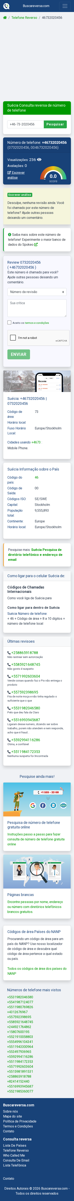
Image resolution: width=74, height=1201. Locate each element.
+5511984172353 (25, 752)
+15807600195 (18, 1032)
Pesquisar (55, 124)
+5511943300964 (20, 1047)
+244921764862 (19, 1027)
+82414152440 (18, 1081)
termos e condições (37, 322)
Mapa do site (12, 1116)
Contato (8, 1131)
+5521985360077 (20, 1091)
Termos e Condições (18, 1126)
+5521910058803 (20, 1037)
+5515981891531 (20, 1072)
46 (36, 477)
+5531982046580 (25, 708)
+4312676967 (17, 1012)
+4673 (36, 442)
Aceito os (31, 322)
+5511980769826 (20, 1007)
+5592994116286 (25, 740)
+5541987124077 (20, 1002)
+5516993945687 (25, 720)
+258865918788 (24, 653)
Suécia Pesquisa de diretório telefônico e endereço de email (35, 555)
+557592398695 (24, 692)
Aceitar (54, 1187)
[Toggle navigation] (65, 6)
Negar (33, 1187)
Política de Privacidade (19, 1121)
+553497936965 (19, 1052)
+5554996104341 (20, 1042)
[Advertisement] (37, 61)
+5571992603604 (25, 676)
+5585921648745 (25, 664)
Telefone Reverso (24, 18)
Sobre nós (10, 1111)
